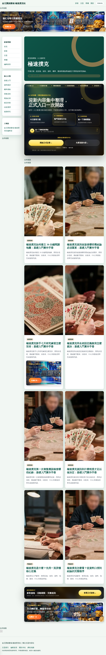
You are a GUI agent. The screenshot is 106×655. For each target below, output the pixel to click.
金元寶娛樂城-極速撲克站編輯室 (11, 129)
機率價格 (7, 89)
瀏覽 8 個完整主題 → (35, 76)
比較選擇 (7, 107)
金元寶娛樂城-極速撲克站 (14, 3)
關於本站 (22, 647)
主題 (82, 3)
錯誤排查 (7, 103)
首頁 (5, 46)
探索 (76, 3)
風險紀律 (7, 98)
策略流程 (7, 94)
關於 (92, 3)
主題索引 (5, 647)
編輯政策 (7, 64)
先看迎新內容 (82, 143)
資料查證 (7, 85)
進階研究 (7, 112)
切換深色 (100, 3)
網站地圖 (31, 647)
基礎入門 (7, 80)
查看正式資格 (90, 593)
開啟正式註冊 (46, 143)
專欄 (87, 3)
